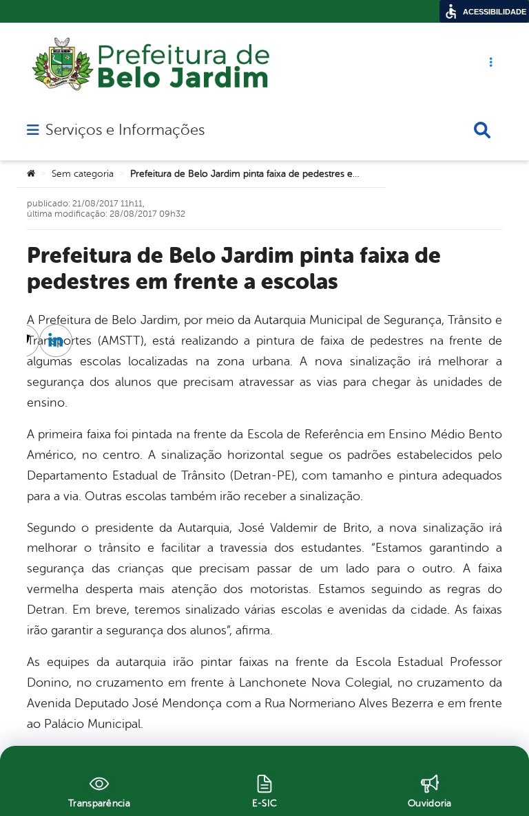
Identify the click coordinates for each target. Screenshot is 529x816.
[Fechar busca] (482, 130)
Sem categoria (83, 174)
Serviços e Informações (125, 130)
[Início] (31, 174)
